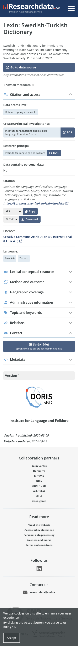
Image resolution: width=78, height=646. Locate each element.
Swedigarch (39, 501)
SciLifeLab (39, 491)
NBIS (39, 481)
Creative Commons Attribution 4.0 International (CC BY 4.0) (37, 239)
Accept (11, 638)
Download (32, 219)
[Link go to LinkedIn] (39, 569)
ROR (69, 133)
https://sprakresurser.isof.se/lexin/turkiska (33, 203)
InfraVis (39, 476)
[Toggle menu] (71, 8)
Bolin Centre (39, 466)
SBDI (35, 486)
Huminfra (39, 471)
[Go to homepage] (31, 8)
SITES (39, 496)
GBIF (43, 486)
